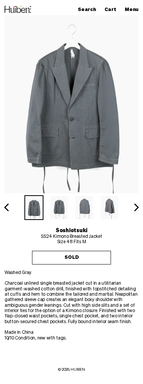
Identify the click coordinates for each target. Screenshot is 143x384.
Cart (112, 9)
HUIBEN (78, 369)
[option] (34, 207)
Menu (133, 9)
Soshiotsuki (71, 230)
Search (89, 9)
